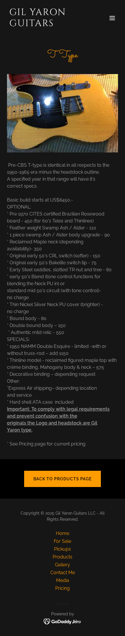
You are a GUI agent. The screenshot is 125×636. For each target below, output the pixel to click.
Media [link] (62, 580)
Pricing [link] (62, 588)
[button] (112, 18)
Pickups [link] (62, 549)
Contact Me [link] (62, 572)
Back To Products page (62, 479)
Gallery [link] (62, 564)
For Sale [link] (62, 541)
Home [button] (62, 533)
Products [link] (62, 557)
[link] (45, 24)
